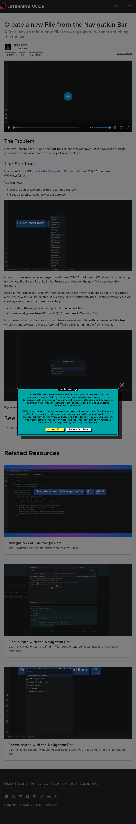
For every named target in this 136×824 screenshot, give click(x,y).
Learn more (75, 405)
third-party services (42, 419)
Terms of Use (87, 417)
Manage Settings (78, 429)
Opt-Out (93, 422)
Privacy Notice (60, 417)
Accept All (54, 429)
